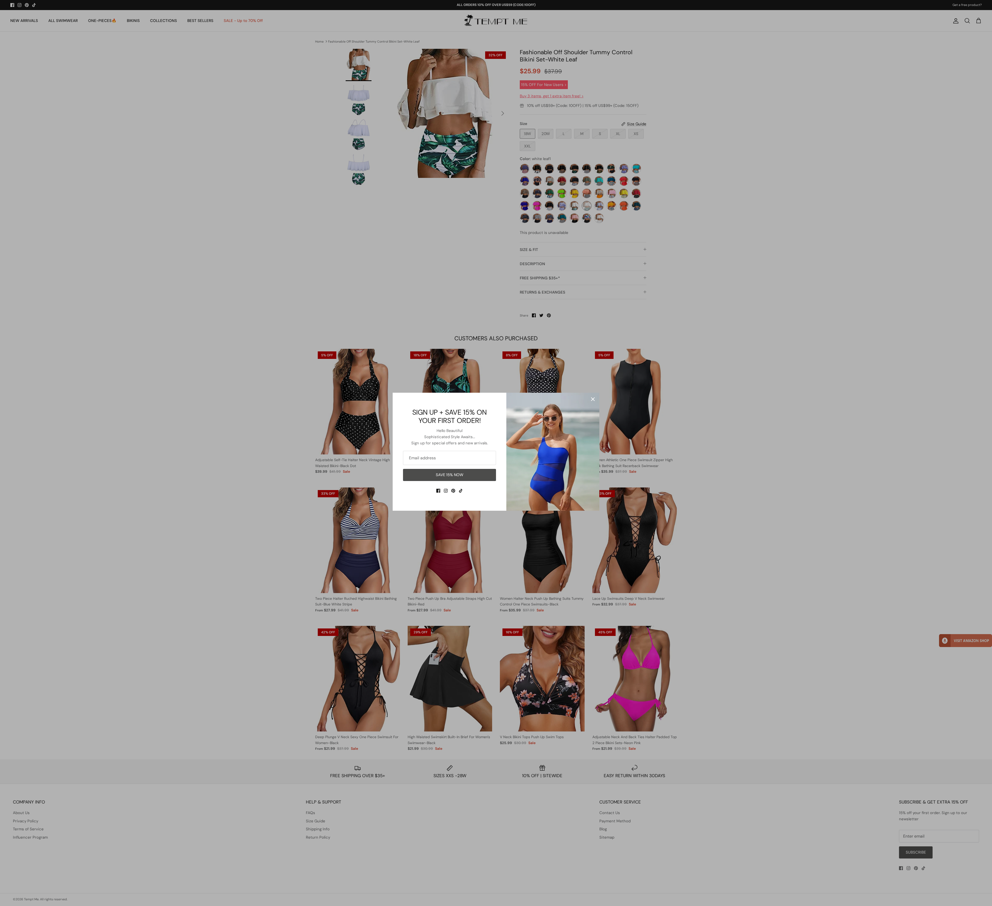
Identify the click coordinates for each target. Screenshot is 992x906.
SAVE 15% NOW (449, 474)
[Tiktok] (461, 491)
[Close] (593, 399)
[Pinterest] (453, 491)
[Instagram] (446, 491)
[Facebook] (438, 491)
